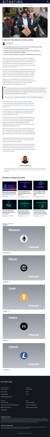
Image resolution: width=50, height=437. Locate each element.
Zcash (4, 311)
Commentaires (29, 389)
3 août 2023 (40, 97)
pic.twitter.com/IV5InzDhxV (20, 97)
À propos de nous (4, 389)
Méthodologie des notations (6, 396)
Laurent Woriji (24, 166)
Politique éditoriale (4, 394)
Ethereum (5, 253)
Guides (27, 391)
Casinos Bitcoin (4, 409)
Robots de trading (4, 402)
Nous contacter (4, 391)
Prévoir (27, 394)
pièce (31, 58)
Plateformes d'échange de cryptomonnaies (9, 404)
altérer (7, 61)
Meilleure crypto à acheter (6, 407)
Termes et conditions (30, 402)
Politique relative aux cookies (31, 407)
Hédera (5, 340)
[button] (48, 2)
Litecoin (5, 369)
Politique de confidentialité (31, 404)
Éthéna (5, 282)
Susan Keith (6, 196)
